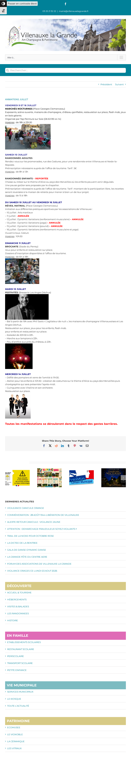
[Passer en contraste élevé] (3, 3)
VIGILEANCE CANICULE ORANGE (25, 508)
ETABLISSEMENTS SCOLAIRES (24, 642)
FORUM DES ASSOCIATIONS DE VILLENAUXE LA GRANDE (39, 563)
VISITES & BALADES (18, 606)
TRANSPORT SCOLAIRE (20, 663)
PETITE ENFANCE (17, 670)
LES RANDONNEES (18, 613)
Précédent (106, 84)
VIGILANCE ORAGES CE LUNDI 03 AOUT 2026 (32, 570)
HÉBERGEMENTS (17, 599)
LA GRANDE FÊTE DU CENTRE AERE (27, 556)
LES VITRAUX (14, 748)
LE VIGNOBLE (15, 734)
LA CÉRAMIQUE (16, 741)
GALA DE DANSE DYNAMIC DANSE (26, 549)
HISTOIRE (12, 620)
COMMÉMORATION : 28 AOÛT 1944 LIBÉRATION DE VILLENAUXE (43, 515)
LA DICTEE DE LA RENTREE (22, 542)
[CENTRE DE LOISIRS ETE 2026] (49, 469)
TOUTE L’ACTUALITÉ (18, 705)
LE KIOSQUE (14, 698)
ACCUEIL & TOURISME (19, 592)
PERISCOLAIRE (15, 656)
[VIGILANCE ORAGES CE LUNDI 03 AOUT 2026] (17, 469)
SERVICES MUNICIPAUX (20, 691)
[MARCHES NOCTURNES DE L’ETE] (113, 469)
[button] (7, 477)
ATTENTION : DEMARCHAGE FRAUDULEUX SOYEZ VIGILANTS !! (42, 529)
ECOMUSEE (13, 727)
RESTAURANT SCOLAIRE (20, 649)
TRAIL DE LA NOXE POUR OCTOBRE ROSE (30, 535)
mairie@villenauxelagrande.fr (74, 11)
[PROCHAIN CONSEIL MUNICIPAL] (81, 469)
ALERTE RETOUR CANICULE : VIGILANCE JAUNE (33, 522)
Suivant (119, 84)
